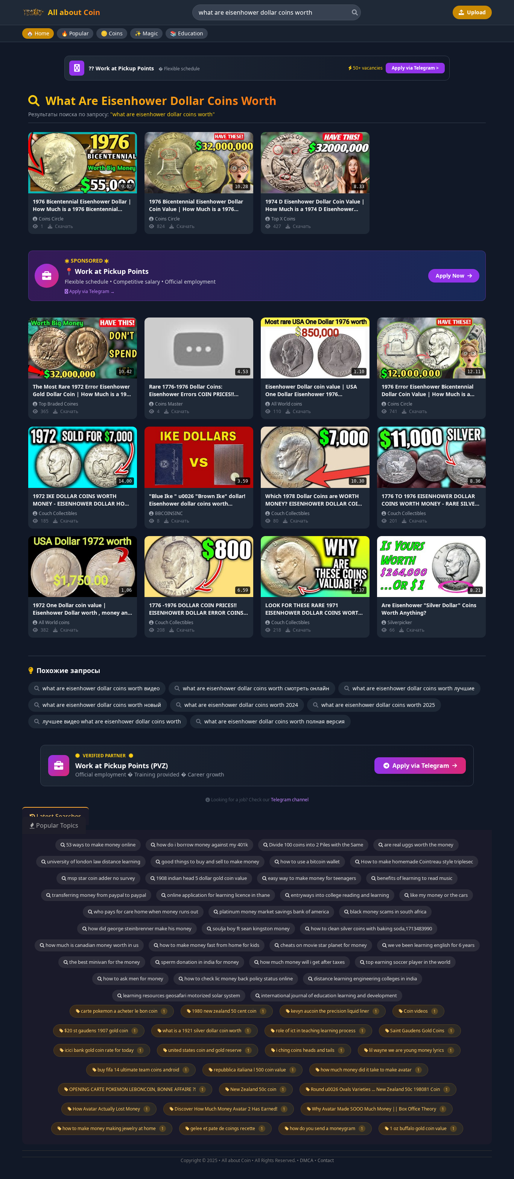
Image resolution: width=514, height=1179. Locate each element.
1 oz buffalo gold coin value (422, 1128)
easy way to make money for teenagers (311, 878)
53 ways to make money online (100, 844)
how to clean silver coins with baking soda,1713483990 (371, 928)
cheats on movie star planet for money (323, 945)
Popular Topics (56, 825)
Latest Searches (58, 816)
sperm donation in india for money (199, 962)
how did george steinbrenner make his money (139, 928)
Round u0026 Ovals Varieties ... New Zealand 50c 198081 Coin (379, 1089)
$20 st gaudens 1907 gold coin (99, 1030)
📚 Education (186, 33)
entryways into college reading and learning (339, 895)
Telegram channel (290, 799)
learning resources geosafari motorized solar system (181, 995)
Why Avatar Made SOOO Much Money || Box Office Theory (377, 1109)
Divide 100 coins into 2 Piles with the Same (315, 844)
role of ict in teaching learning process (319, 1030)
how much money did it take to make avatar (369, 1070)
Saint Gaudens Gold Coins (420, 1030)
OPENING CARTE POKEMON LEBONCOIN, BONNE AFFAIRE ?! (136, 1089)
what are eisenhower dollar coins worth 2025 (377, 704)
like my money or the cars (438, 895)
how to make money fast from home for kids (208, 945)
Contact (326, 1160)
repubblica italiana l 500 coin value (253, 1070)
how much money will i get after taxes (302, 962)
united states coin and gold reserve (208, 1050)
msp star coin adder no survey (100, 878)
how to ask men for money (132, 978)
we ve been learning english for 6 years (430, 945)
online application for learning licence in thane (218, 895)
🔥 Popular (75, 33)
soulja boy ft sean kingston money (250, 928)
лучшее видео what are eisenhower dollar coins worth (111, 721)
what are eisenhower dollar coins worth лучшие (412, 688)
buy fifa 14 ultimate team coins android (141, 1070)
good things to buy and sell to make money (209, 861)
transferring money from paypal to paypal (98, 895)
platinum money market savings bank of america (273, 911)
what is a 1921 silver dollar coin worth (205, 1030)
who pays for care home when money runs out (145, 911)
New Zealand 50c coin (256, 1089)
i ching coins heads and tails (308, 1050)
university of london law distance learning (93, 861)
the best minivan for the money (104, 962)
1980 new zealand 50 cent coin (227, 1011)
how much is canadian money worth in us (91, 945)
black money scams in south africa (387, 911)
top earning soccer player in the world (407, 962)
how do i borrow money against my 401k (201, 844)
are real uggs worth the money (418, 844)
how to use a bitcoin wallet (309, 861)
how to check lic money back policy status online (238, 978)
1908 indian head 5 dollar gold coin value (201, 878)
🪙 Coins (112, 33)
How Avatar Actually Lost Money (109, 1109)
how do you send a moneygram (326, 1128)
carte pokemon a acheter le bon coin (122, 1011)
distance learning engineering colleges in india (365, 978)
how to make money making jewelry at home (112, 1128)
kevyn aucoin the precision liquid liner (333, 1011)
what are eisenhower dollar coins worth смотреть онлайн (255, 688)
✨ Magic (146, 33)
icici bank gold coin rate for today (102, 1050)
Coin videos (419, 1011)
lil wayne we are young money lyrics (410, 1050)
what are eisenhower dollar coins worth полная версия (274, 721)
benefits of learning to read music (414, 878)
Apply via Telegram (420, 765)
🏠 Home (38, 33)
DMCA (306, 1160)
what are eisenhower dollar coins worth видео (100, 688)
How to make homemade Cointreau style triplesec (416, 861)
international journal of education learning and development (328, 995)
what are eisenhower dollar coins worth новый (101, 704)
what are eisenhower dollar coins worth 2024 (240, 704)
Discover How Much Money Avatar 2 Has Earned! (229, 1109)
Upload (475, 12)
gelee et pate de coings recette (226, 1128)
